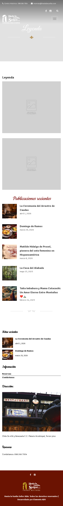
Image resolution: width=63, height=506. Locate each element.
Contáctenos (8, 377)
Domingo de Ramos (31, 226)
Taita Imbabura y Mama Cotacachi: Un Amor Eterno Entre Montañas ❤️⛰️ (40, 292)
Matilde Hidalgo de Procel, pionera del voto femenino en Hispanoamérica (37, 250)
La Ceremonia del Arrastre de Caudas (33, 339)
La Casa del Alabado (32, 268)
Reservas (6, 374)
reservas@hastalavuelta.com (44, 3)
